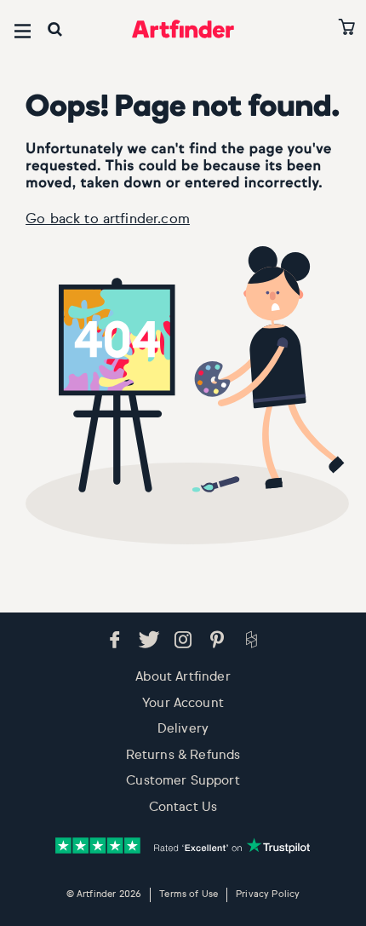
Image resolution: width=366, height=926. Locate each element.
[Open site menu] (22, 31)
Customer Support (183, 780)
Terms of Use (188, 894)
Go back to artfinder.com (108, 220)
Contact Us (183, 807)
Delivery (183, 728)
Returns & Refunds (183, 755)
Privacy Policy (268, 894)
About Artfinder (182, 676)
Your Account (183, 703)
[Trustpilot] (183, 845)
